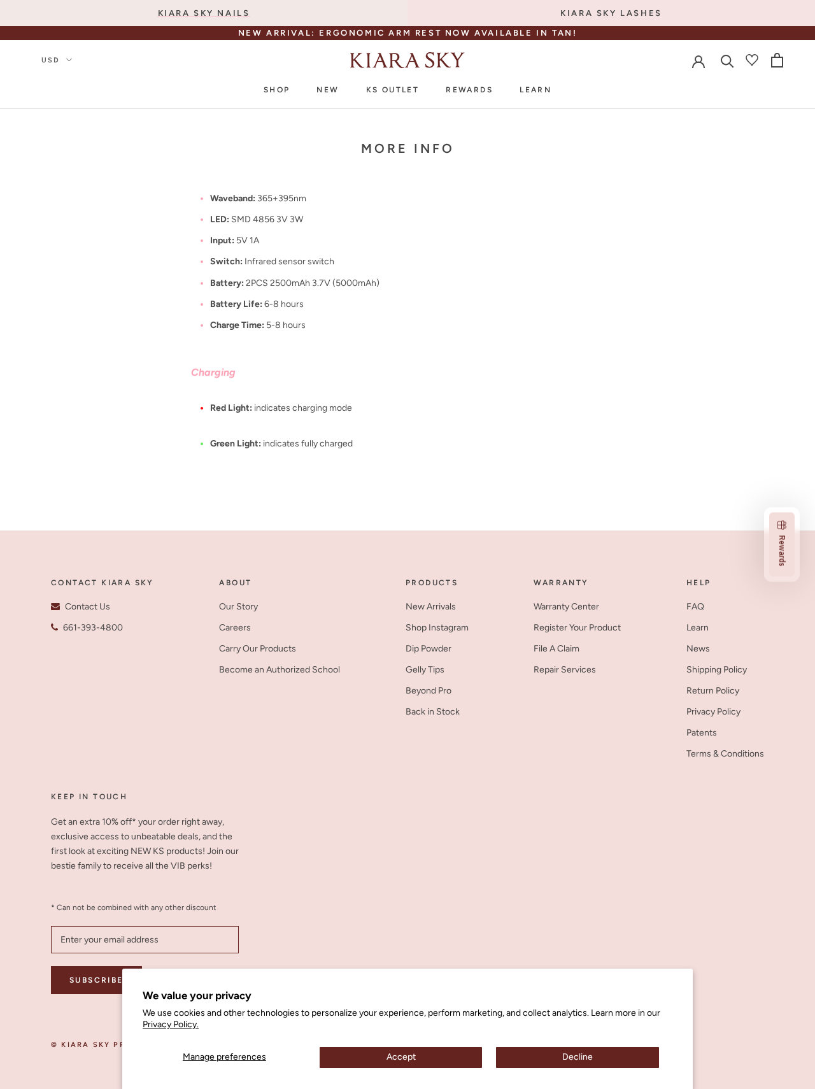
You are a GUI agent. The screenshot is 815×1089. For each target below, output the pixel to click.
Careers (235, 627)
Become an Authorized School (279, 669)
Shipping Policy (716, 669)
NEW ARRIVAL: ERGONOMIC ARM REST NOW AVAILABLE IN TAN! (408, 33)
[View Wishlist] (752, 60)
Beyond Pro (428, 690)
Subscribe (96, 980)
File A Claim (556, 648)
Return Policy (712, 690)
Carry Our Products (257, 648)
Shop (277, 89)
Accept (401, 1056)
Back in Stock (433, 711)
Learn (535, 89)
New (327, 89)
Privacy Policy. (171, 1024)
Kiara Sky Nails (204, 13)
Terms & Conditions (725, 753)
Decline (577, 1056)
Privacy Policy (713, 711)
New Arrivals (431, 606)
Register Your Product (577, 627)
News (698, 648)
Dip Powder (428, 648)
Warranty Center (566, 606)
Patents (701, 732)
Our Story (238, 606)
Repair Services (565, 669)
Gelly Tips (425, 669)
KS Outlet (393, 89)
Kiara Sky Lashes (611, 13)
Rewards (469, 89)
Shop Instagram (437, 627)
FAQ (695, 606)
